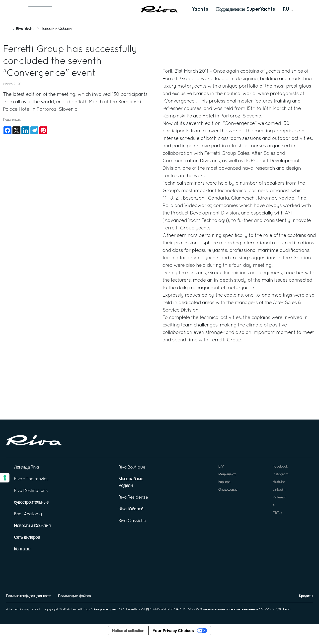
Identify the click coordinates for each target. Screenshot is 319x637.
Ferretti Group (19, 609)
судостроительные (31, 502)
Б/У (221, 466)
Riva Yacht (24, 29)
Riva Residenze (133, 497)
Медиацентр (227, 474)
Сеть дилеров (27, 537)
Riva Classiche (132, 521)
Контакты (22, 549)
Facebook (280, 466)
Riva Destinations (31, 491)
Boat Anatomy (28, 514)
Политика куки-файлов (74, 596)
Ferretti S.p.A (82, 609)
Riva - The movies (31, 479)
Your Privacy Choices (173, 630)
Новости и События (56, 29)
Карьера (224, 482)
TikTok (277, 513)
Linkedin (279, 489)
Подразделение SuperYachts (245, 9)
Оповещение (227, 489)
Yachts (200, 9)
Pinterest (279, 497)
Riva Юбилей (130, 509)
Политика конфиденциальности (28, 596)
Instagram (280, 474)
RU (286, 9)
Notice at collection (128, 630)
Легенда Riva (26, 467)
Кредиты (306, 596)
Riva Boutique (131, 467)
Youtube (279, 482)
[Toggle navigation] (40, 9)
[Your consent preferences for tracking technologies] (4, 477)
